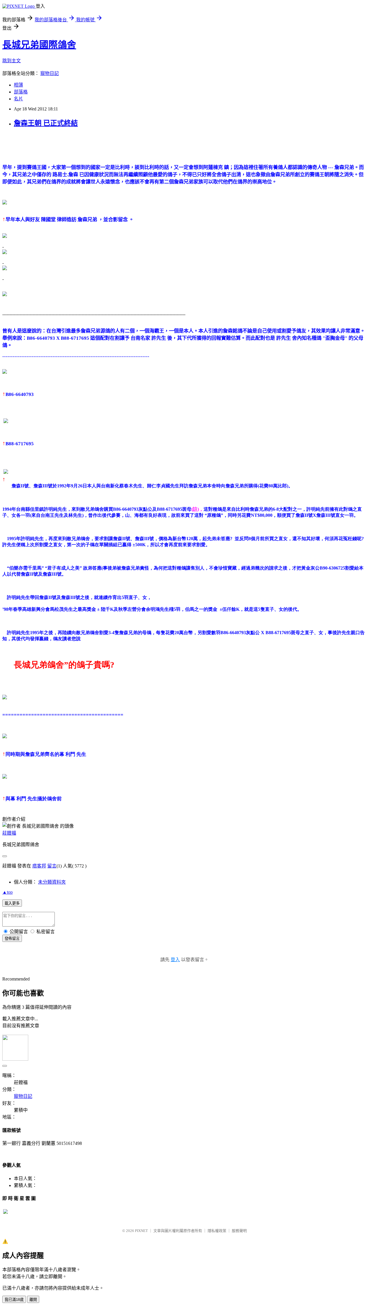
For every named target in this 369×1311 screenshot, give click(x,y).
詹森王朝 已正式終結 (46, 123)
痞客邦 (39, 865)
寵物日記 (49, 73)
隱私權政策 (217, 1231)
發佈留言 (12, 938)
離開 (33, 1299)
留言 (52, 865)
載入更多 (12, 903)
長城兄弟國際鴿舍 (39, 45)
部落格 (21, 91)
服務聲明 (239, 1231)
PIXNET (141, 1231)
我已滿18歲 (14, 1299)
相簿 (18, 84)
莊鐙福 (9, 833)
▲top (7, 892)
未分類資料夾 (52, 882)
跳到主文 (11, 60)
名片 (18, 98)
